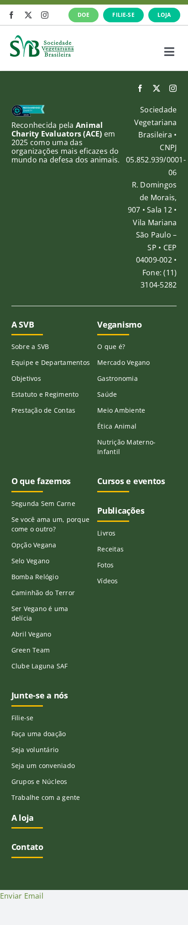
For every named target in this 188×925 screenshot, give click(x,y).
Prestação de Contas (43, 410)
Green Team (30, 650)
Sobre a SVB (30, 346)
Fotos (105, 565)
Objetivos (26, 378)
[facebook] (11, 15)
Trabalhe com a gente (45, 797)
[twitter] (28, 15)
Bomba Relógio (34, 576)
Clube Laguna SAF (39, 666)
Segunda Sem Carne (43, 503)
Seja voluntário (35, 749)
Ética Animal (116, 426)
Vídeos (107, 580)
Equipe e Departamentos (50, 362)
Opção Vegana (34, 545)
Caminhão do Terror (43, 592)
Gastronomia (117, 378)
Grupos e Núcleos (39, 781)
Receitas (110, 549)
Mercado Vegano (123, 362)
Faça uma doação (38, 733)
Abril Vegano (31, 634)
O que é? (111, 346)
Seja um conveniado (43, 765)
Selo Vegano (30, 560)
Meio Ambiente (121, 410)
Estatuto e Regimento (45, 394)
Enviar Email (21, 896)
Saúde (107, 394)
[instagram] (44, 15)
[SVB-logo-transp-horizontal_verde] (41, 37)
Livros (106, 533)
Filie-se (22, 717)
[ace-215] (28, 108)
